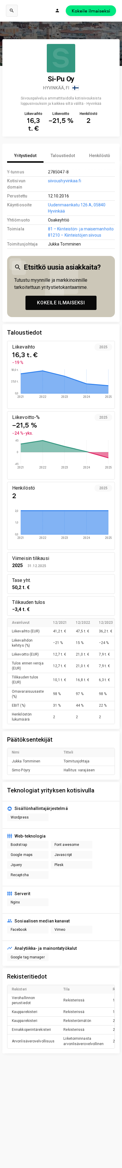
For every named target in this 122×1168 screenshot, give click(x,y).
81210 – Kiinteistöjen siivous (75, 235)
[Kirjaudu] (57, 11)
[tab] (25, 155)
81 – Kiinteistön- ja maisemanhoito (81, 229)
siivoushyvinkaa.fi (64, 180)
